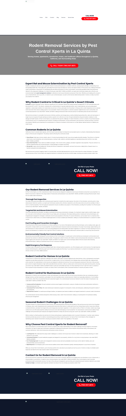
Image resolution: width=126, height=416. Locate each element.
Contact (52, 17)
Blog (58, 17)
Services (63, 17)
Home (41, 17)
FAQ (46, 17)
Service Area (71, 17)
